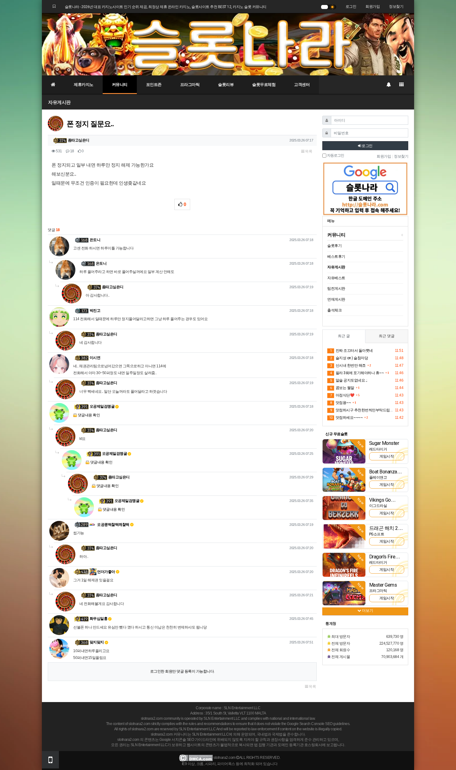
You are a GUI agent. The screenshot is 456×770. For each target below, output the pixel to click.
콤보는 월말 (342, 388)
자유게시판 (59, 102)
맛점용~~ (340, 403)
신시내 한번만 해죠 (348, 365)
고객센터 (302, 84)
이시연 (95, 358)
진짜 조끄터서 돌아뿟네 (351, 350)
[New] (344, 451)
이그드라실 (378, 506)
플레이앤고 (378, 477)
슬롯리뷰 (226, 84)
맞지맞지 (97, 642)
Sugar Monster (384, 443)
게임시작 (386, 456)
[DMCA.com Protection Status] (196, 757)
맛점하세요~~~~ (346, 417)
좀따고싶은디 (78, 140)
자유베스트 (336, 278)
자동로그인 (335, 156)
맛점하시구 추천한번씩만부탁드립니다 (361, 410)
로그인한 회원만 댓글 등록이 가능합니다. (182, 671)
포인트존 (154, 84)
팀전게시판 (336, 288)
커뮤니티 (119, 84)
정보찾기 (396, 6)
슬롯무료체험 (263, 84)
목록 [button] (308, 151)
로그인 (351, 6)
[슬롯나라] (228, 44)
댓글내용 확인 (89, 415)
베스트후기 (336, 256)
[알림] (388, 84)
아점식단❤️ (342, 395)
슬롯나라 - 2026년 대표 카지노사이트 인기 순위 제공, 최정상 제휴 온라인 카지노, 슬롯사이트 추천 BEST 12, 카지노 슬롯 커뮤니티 (165, 7)
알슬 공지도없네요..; (348, 380)
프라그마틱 (190, 84)
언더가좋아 (105, 572)
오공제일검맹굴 (102, 406)
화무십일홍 (99, 618)
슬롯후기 (334, 246)
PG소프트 (376, 534)
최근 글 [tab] (344, 336)
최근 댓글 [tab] (387, 336)
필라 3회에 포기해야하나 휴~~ (357, 373)
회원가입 (372, 6)
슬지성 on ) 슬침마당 (349, 358)
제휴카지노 (83, 84)
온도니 (95, 240)
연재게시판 (336, 299)
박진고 (95, 310)
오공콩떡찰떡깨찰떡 (112, 524)
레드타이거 (378, 449)
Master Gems (383, 585)
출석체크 (334, 310)
